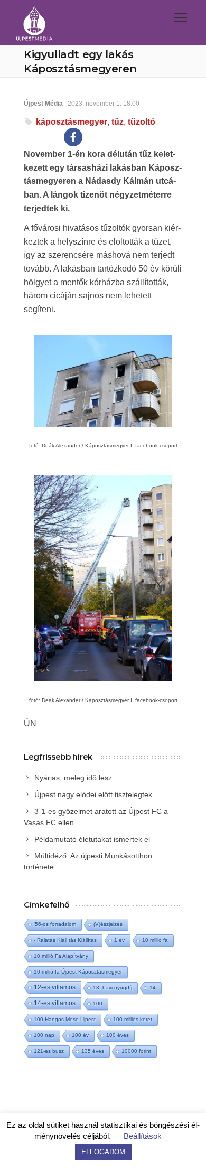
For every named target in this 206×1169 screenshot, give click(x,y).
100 (97, 1003)
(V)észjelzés (108, 924)
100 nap (44, 1035)
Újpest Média (43, 103)
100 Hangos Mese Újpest (65, 1019)
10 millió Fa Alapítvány (61, 956)
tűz (117, 121)
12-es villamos (55, 987)
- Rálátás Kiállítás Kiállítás (65, 940)
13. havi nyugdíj (112, 987)
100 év (80, 1035)
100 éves (117, 1035)
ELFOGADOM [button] (103, 1152)
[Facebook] (73, 137)
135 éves (92, 1051)
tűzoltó (141, 121)
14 (152, 987)
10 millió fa (155, 940)
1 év (119, 940)
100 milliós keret (132, 1019)
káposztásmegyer (71, 121)
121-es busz (49, 1051)
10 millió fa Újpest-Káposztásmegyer (78, 972)
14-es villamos (55, 1003)
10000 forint (136, 1051)
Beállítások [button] (143, 1135)
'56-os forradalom (55, 924)
